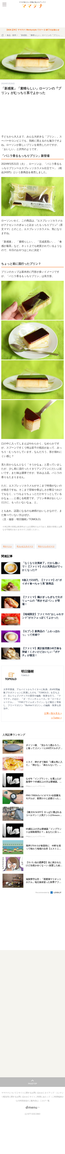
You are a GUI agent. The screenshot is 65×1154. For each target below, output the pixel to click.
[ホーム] (2, 35)
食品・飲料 (11, 35)
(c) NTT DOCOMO (32, 1114)
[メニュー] (4, 4)
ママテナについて (9, 1093)
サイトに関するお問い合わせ (30, 1093)
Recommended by (42, 892)
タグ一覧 (46, 1101)
